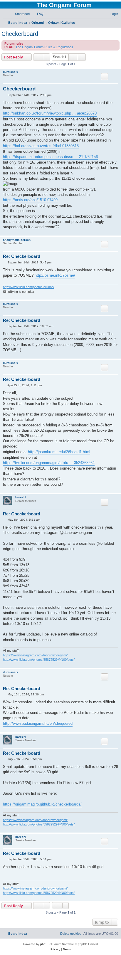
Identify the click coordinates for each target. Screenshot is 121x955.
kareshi (20, 497)
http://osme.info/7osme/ (55, 275)
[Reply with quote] (104, 76)
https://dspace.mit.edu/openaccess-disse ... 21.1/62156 (50, 156)
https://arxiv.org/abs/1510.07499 (30, 200)
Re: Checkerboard (21, 256)
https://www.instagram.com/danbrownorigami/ (35, 655)
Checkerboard (19, 34)
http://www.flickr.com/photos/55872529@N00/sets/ (39, 659)
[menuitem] (20, 13)
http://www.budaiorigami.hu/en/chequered (38, 723)
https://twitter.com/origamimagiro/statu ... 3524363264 (49, 462)
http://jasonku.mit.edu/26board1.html (59, 452)
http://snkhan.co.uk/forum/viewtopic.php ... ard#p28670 (50, 113)
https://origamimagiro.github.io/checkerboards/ (42, 804)
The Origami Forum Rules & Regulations (44, 47)
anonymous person (17, 239)
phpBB (45, 944)
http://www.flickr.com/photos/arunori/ (28, 287)
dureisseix (10, 71)
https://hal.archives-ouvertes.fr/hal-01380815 (41, 146)
